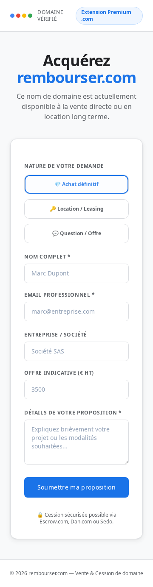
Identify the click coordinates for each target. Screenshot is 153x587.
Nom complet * (47, 256)
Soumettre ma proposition (76, 487)
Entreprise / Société (55, 334)
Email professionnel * (59, 295)
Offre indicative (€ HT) (59, 373)
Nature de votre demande (64, 166)
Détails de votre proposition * (73, 412)
